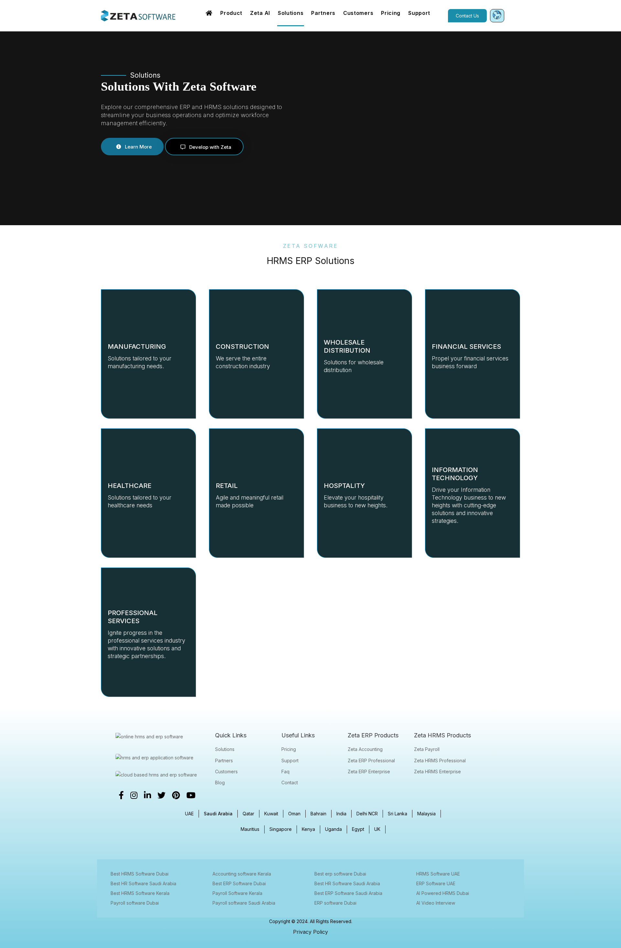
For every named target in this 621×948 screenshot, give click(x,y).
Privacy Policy (310, 932)
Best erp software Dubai (340, 873)
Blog (220, 782)
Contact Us (467, 15)
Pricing (288, 749)
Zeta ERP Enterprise (369, 771)
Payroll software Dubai (135, 903)
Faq (285, 771)
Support (290, 760)
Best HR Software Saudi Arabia (143, 883)
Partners (224, 760)
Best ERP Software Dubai (239, 883)
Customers (226, 771)
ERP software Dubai (335, 903)
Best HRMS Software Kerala (140, 893)
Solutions (224, 749)
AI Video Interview (435, 903)
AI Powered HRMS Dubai (442, 893)
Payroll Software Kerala (237, 893)
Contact (289, 782)
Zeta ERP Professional (371, 760)
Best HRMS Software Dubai (140, 873)
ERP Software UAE (435, 883)
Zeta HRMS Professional (440, 760)
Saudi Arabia (218, 813)
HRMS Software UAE (438, 873)
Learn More (138, 147)
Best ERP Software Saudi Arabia (348, 893)
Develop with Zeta (209, 147)
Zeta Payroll (427, 749)
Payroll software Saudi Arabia (243, 903)
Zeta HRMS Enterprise (437, 771)
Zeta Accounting (365, 749)
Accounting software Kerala (241, 873)
